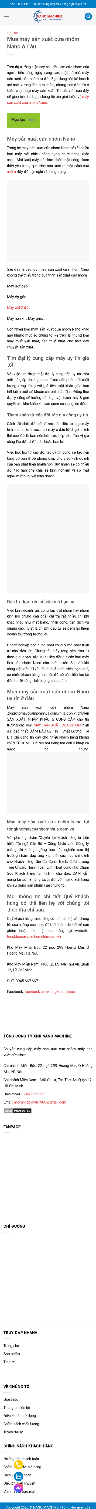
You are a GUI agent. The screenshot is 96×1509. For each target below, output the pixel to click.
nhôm (11, 171)
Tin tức (12, 32)
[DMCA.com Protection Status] (17, 1110)
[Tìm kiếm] (88, 16)
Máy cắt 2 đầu (18, 307)
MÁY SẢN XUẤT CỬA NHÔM (57, 725)
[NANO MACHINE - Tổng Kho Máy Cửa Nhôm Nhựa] (48, 16)
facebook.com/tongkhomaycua (50, 991)
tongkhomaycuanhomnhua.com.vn (34, 936)
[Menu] (6, 16)
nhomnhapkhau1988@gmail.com (40, 1102)
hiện (31, 120)
